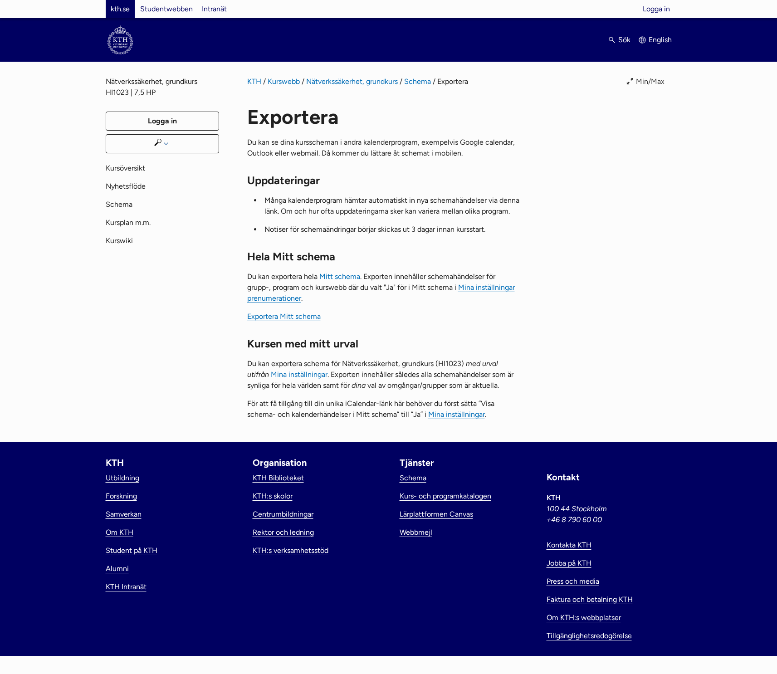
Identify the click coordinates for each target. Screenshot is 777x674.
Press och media (573, 581)
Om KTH (119, 532)
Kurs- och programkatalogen (445, 496)
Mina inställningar (299, 374)
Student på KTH (131, 550)
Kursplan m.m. (128, 222)
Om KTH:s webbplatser (584, 617)
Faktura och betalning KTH (590, 599)
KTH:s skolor (273, 496)
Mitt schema (339, 276)
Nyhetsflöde (126, 186)
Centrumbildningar (283, 514)
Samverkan (124, 514)
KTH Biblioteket (278, 478)
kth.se (120, 9)
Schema (417, 81)
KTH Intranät (126, 586)
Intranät (214, 9)
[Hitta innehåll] (162, 143)
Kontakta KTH (569, 545)
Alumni (117, 568)
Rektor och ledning (283, 532)
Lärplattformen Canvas (436, 514)
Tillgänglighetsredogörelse (589, 635)
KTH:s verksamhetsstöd (290, 550)
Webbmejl (416, 532)
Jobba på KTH (569, 563)
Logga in (656, 9)
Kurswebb (284, 81)
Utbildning (122, 478)
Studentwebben (166, 9)
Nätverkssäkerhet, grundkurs (352, 81)
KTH (254, 81)
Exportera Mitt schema (284, 316)
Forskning (121, 496)
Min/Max (650, 81)
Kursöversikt (125, 168)
